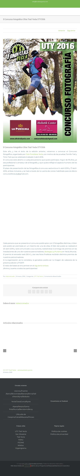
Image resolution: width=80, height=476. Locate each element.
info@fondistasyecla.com (40, 1)
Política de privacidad (59, 434)
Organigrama (20, 448)
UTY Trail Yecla (38, 276)
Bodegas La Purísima (53, 252)
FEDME (21, 443)
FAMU (20, 440)
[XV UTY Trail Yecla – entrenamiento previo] (40, 329)
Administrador (10, 276)
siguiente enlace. (42, 266)
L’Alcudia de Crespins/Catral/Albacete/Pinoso (21, 415)
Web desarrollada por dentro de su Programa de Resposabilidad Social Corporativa (40, 466)
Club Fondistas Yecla (34, 154)
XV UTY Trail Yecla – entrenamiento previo (17, 370)
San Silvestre (21, 434)
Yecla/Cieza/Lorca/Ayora (21, 402)
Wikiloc (21, 445)
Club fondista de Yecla (36, 463)
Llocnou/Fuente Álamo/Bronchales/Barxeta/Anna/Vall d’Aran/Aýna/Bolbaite (21, 394)
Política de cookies (59, 431)
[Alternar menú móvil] (76, 11)
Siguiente (71, 31)
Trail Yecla (21, 437)
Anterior (61, 31)
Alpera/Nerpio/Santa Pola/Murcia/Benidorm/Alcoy (21, 408)
